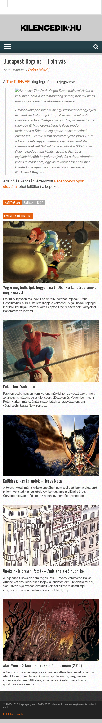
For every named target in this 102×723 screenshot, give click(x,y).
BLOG (40, 202)
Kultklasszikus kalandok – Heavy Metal (33, 481)
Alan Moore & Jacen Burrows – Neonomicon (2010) (42, 665)
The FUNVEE (18, 82)
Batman (28, 202)
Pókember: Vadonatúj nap (22, 386)
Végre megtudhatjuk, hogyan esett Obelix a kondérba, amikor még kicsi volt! (50, 290)
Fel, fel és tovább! (13, 714)
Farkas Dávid (37, 69)
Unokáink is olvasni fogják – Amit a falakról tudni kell (44, 571)
